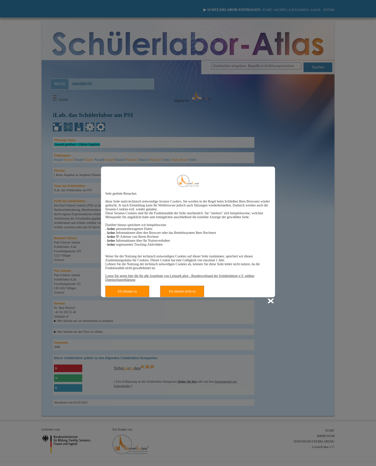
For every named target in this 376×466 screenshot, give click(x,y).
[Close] (271, 301)
